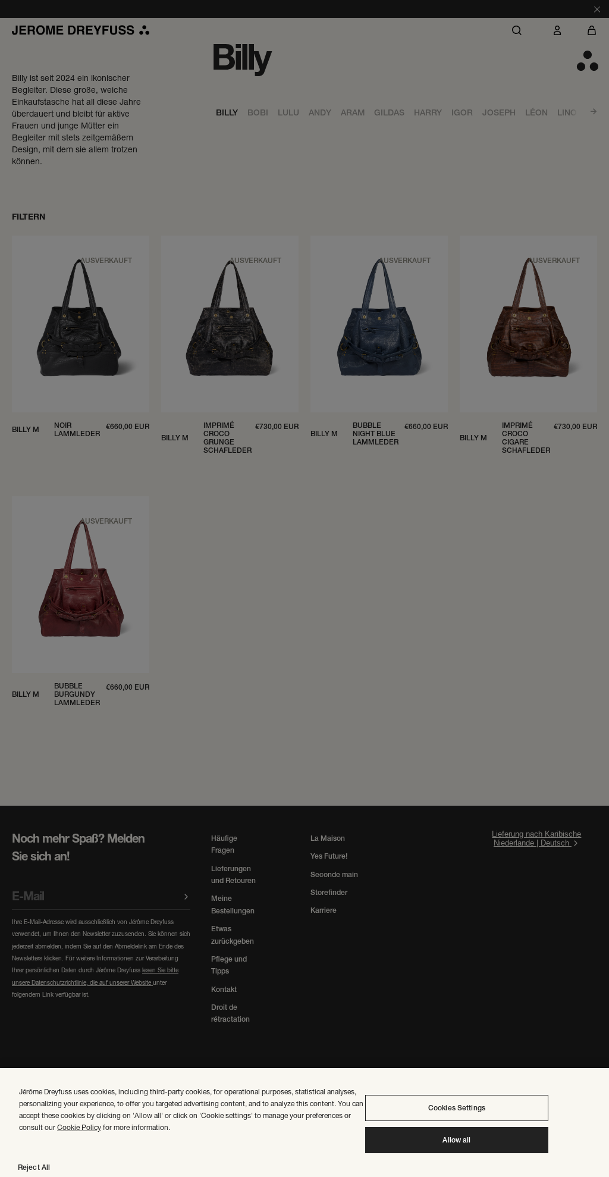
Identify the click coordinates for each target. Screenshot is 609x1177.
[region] (304, 1122)
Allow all (456, 1140)
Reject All (34, 1167)
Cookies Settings (456, 1108)
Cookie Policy (79, 1127)
